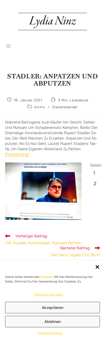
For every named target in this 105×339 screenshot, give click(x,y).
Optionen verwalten (48, 294)
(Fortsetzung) (17, 154)
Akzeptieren (52, 307)
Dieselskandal (65, 107)
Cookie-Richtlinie (49, 333)
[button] (97, 266)
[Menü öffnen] (8, 46)
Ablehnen (52, 321)
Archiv (39, 107)
